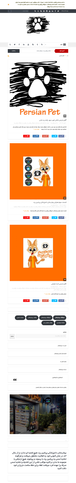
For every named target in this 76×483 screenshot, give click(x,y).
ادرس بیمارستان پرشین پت (56, 288)
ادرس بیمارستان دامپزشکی (56, 206)
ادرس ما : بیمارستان (62, 345)
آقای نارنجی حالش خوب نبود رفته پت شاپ (52, 120)
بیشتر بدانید (36, 129)
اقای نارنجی (42, 123)
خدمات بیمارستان (62, 369)
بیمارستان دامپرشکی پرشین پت (39, 206)
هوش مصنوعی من (47, 323)
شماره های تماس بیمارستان (60, 353)
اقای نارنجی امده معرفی (58, 284)
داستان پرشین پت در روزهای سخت (44, 51)
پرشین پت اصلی (63, 289)
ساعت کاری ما (63, 361)
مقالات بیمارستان (32, 317)
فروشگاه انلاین (56, 289)
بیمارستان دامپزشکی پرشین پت (33, 123)
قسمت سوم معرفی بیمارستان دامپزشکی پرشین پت (49, 202)
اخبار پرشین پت (53, 123)
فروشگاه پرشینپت (17, 206)
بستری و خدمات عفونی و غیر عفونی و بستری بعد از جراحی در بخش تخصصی (51, 387)
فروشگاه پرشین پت (18, 123)
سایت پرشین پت (24, 206)
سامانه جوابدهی (60, 323)
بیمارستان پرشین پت (34, 288)
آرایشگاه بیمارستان (45, 317)
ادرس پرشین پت (47, 288)
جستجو (64, 332)
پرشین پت (24, 123)
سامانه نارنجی (20, 317)
